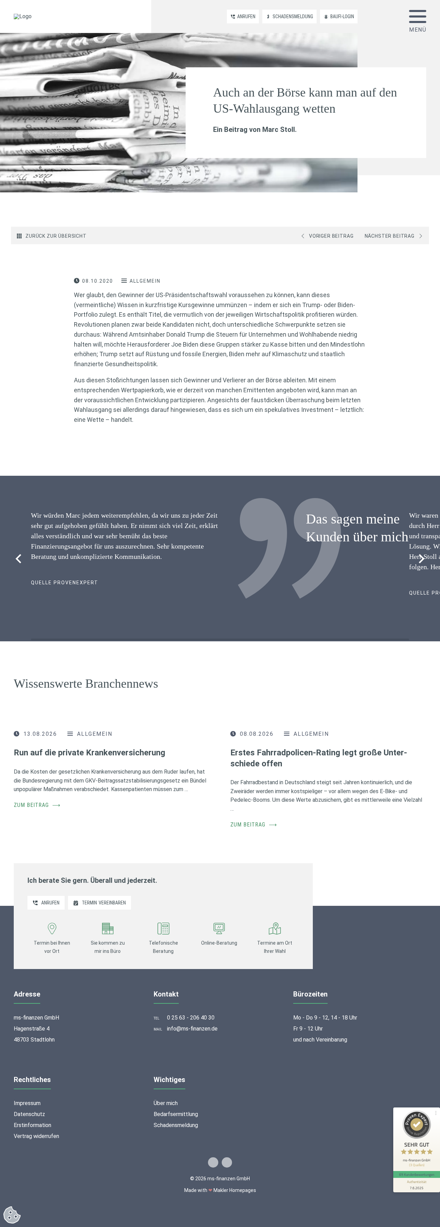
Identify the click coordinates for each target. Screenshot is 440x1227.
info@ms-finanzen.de (192, 1028)
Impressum (27, 1103)
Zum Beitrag (37, 805)
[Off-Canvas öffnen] (417, 16)
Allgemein (145, 281)
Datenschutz (29, 1114)
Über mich (166, 1103)
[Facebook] (213, 1162)
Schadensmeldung (176, 1125)
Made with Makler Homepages (220, 1190)
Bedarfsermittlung (176, 1114)
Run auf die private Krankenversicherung (89, 752)
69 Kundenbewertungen (416, 1174)
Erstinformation (32, 1125)
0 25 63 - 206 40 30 (190, 1017)
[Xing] (227, 1162)
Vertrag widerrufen (36, 1136)
